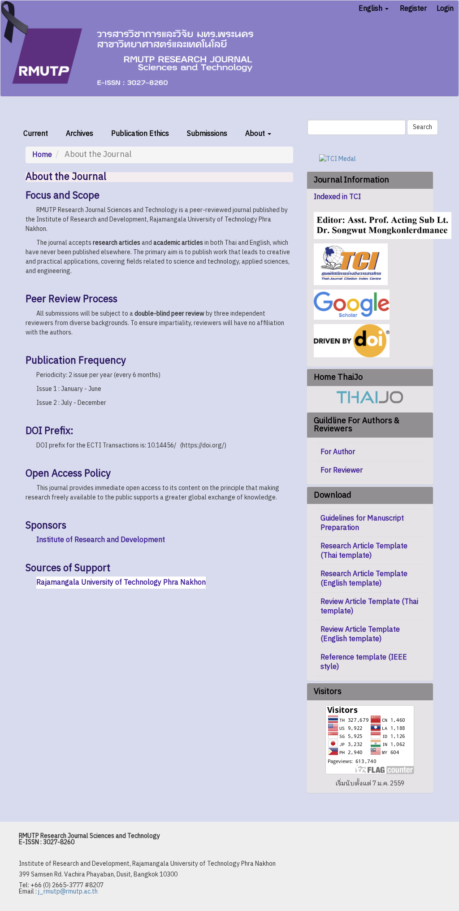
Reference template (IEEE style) (363, 662)
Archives (79, 134)
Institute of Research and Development (100, 540)
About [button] (256, 134)
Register (413, 9)
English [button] (371, 9)
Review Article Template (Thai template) (369, 606)
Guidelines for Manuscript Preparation (362, 523)
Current (35, 134)
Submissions (207, 134)
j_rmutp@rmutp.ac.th (68, 891)
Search (422, 127)
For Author (337, 452)
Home (42, 155)
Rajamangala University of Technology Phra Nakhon (121, 583)
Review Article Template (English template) (360, 634)
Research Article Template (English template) (363, 579)
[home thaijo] (369, 397)
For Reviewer (341, 470)
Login (445, 9)
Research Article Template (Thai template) (363, 551)
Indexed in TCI (337, 197)
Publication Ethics (140, 134)
